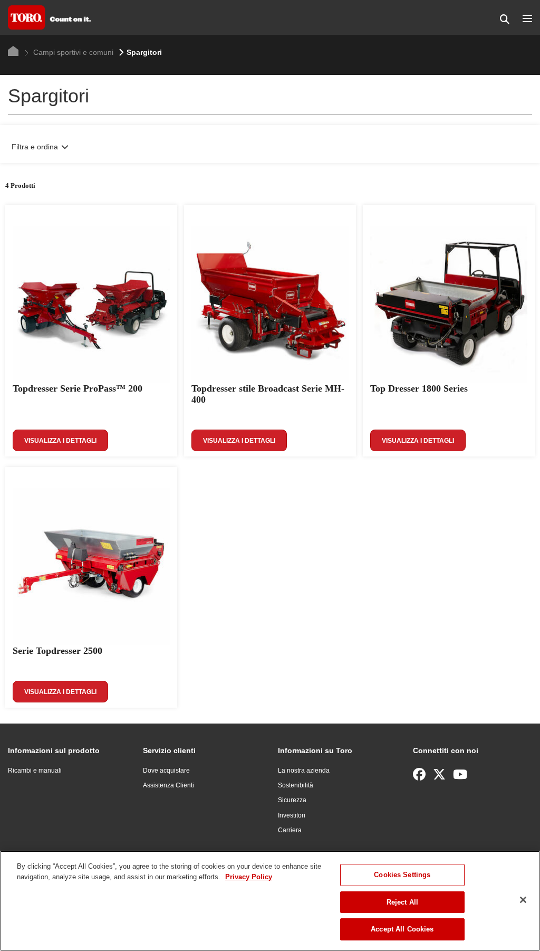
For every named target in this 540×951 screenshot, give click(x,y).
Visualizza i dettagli (60, 440)
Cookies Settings (402, 875)
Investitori (291, 815)
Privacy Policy (248, 877)
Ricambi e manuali (35, 770)
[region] (270, 901)
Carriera (290, 830)
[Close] (523, 899)
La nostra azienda (304, 770)
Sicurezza (292, 800)
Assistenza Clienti (168, 785)
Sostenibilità (295, 785)
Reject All (402, 902)
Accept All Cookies (402, 929)
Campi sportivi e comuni (72, 52)
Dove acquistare (166, 770)
